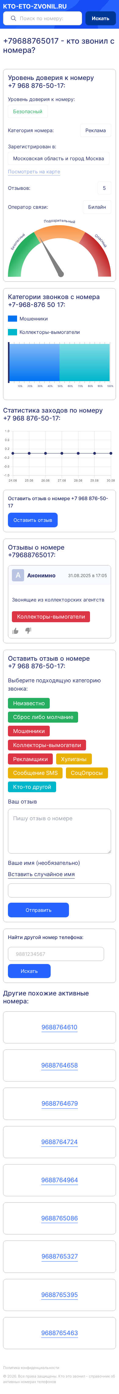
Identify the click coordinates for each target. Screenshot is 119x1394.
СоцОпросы (87, 772)
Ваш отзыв (22, 801)
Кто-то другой (32, 786)
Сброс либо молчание (43, 716)
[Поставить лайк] (16, 630)
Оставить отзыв (32, 520)
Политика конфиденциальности (31, 1367)
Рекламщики (30, 759)
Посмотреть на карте (34, 171)
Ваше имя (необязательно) (44, 862)
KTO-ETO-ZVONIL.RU (35, 6)
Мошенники (29, 731)
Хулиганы (74, 759)
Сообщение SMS (35, 772)
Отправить (39, 910)
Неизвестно (29, 703)
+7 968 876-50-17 (35, 85)
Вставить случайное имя (41, 874)
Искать (100, 18)
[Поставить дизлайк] (28, 630)
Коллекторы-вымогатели (47, 745)
